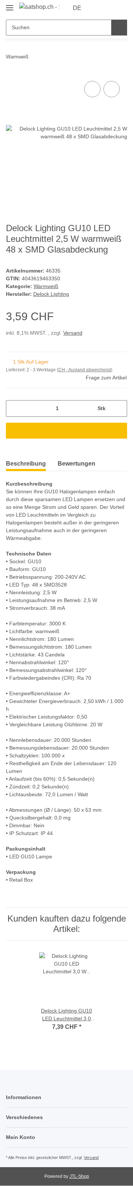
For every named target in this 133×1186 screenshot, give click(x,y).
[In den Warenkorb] (66, 431)
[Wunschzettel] (109, 8)
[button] (98, 8)
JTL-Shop (79, 1176)
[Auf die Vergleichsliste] (92, 89)
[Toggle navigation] (9, 4)
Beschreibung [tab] (26, 463)
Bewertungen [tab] (76, 463)
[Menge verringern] (14, 408)
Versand (72, 333)
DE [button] (77, 8)
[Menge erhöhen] (119, 408)
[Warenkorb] (121, 8)
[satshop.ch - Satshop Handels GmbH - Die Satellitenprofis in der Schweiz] (39, 7)
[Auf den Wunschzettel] (111, 89)
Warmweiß (46, 286)
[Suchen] (119, 28)
